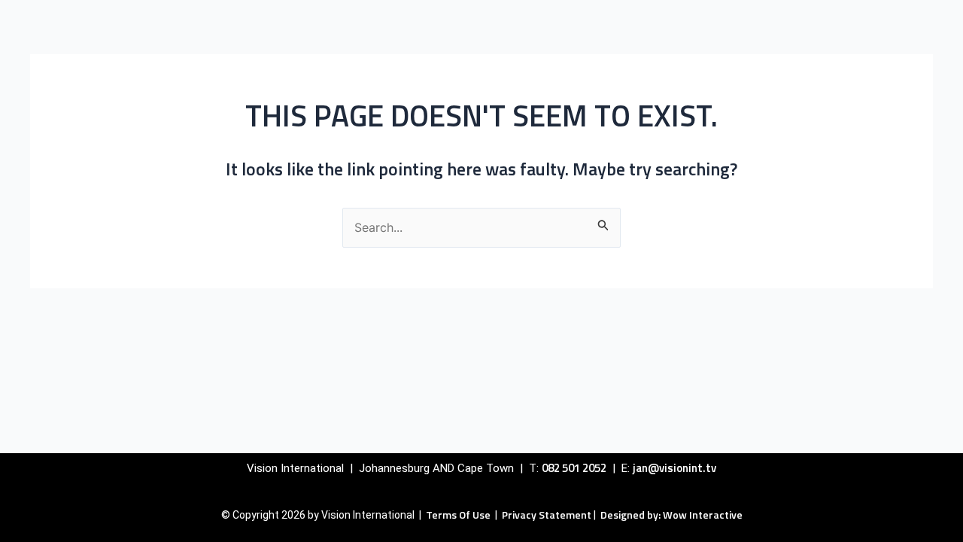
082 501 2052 (574, 468)
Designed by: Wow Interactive (671, 514)
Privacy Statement (546, 514)
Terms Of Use (459, 514)
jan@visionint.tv (674, 468)
